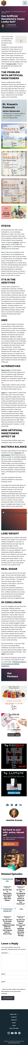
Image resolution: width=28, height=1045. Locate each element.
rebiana (3, 246)
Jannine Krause (11, 25)
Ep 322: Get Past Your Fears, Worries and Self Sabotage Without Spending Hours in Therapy (20, 927)
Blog (14, 1022)
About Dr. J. (14, 1014)
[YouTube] (12, 1033)
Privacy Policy (11, 1042)
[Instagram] (8, 1033)
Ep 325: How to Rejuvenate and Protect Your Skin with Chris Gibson (7, 895)
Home (3, 11)
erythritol (16, 242)
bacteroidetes (5, 455)
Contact (14, 1017)
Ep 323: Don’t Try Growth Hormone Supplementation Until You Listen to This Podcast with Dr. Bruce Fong (8, 927)
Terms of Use (17, 1042)
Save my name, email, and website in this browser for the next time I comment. (13, 991)
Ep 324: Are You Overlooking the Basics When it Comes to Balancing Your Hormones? (20, 897)
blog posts (8, 11)
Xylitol (3, 392)
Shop (14, 1025)
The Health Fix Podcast (7, 887)
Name (3, 974)
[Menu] (25, 3)
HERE (3, 654)
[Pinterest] (19, 1033)
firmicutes (17, 453)
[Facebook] (16, 1033)
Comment (4, 953)
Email (3, 981)
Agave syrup (5, 370)
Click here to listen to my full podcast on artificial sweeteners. (13, 664)
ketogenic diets (11, 64)
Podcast (14, 1020)
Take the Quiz (9, 844)
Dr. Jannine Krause (3, 3)
